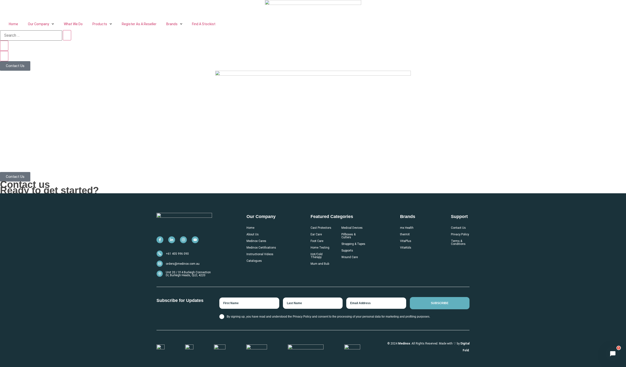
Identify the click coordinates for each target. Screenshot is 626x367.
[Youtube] (195, 239)
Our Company (38, 24)
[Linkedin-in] (171, 239)
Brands (172, 24)
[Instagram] (183, 239)
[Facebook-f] (159, 239)
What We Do (73, 24)
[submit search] (67, 35)
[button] (612, 353)
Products (99, 24)
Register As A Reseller (139, 24)
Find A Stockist (203, 24)
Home (13, 24)
